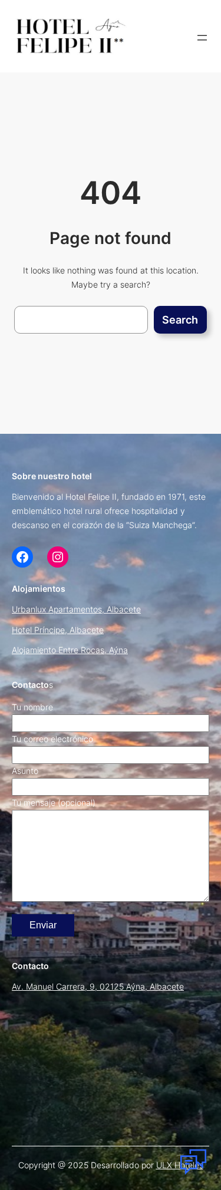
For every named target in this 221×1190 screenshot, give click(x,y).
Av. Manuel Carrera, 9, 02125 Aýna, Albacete (98, 986)
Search (180, 320)
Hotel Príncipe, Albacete (58, 630)
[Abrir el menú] (202, 38)
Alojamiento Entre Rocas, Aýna (70, 650)
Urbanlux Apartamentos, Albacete (76, 609)
